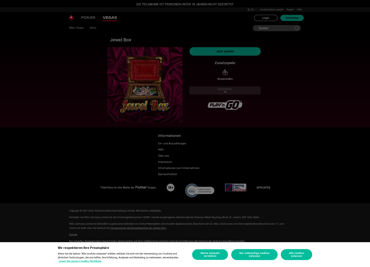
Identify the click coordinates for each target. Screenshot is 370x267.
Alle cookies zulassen (296, 255)
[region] (185, 254)
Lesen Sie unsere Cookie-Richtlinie (80, 261)
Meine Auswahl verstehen (210, 255)
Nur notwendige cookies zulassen (254, 255)
